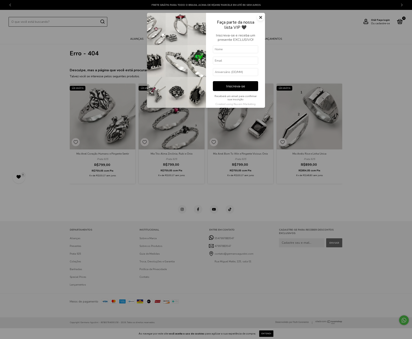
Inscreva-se (235, 86)
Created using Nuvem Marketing (235, 104)
